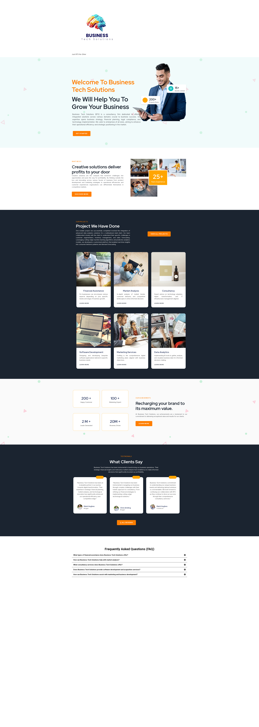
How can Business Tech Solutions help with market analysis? (96, 560)
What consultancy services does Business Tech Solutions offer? (98, 565)
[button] (129, 555)
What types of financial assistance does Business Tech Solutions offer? (100, 555)
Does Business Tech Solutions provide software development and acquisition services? (106, 570)
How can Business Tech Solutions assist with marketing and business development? (105, 574)
